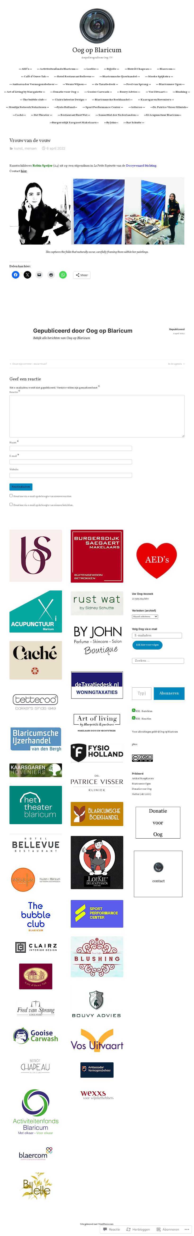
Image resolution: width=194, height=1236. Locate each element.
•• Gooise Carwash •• (98, 92)
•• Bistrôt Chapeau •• (138, 69)
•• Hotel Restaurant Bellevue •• (74, 76)
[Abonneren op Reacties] (133, 719)
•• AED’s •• (25, 69)
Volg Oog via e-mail (144, 629)
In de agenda (175, 364)
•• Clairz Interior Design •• (69, 100)
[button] (40, 211)
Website (13, 469)
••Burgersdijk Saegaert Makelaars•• (74, 123)
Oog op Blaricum (97, 50)
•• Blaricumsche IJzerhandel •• (120, 76)
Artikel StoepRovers (143, 778)
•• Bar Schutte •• (133, 123)
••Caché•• (19, 115)
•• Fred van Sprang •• (137, 84)
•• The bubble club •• (33, 100)
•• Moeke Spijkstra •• (159, 76)
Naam (14, 443)
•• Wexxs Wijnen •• (75, 84)
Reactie (14, 392)
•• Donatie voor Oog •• (64, 92)
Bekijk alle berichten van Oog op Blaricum (61, 338)
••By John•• (111, 123)
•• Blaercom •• (166, 69)
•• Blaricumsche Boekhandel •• (112, 100)
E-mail (14, 456)
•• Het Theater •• (41, 115)
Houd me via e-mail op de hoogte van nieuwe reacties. (42, 496)
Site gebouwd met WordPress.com (96, 1224)
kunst (18, 148)
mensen (31, 148)
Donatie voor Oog (141, 789)
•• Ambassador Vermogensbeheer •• (33, 84)
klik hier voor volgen (147, 645)
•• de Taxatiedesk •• (105, 84)
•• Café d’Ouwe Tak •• (35, 76)
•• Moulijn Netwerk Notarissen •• (27, 107)
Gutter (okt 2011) (141, 794)
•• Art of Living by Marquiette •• (24, 92)
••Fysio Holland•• (65, 107)
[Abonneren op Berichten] (133, 711)
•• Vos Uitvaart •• (157, 92)
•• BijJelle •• (111, 69)
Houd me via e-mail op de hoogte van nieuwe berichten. (43, 505)
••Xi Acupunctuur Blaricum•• (162, 115)
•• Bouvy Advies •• (128, 92)
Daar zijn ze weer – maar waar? (28, 364)
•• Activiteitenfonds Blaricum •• (57, 69)
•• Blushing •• (181, 92)
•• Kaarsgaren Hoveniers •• (156, 100)
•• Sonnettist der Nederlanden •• (117, 115)
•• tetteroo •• (136, 107)
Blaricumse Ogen (141, 784)
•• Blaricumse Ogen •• (170, 84)
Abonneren (169, 693)
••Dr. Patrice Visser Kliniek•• (169, 107)
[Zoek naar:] (158, 661)
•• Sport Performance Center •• (103, 107)
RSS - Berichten (144, 711)
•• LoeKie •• (91, 69)
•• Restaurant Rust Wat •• (74, 115)
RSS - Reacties (143, 719)
